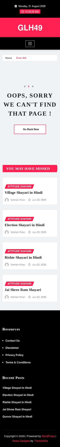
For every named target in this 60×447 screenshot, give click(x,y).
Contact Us (13, 340)
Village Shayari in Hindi (23, 192)
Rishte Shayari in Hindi (23, 257)
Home (8, 58)
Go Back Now (31, 129)
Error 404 (21, 58)
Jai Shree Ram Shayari (23, 290)
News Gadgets (21, 441)
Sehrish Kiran (17, 199)
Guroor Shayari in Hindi (17, 416)
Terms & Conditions (18, 362)
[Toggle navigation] (30, 43)
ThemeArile (41, 441)
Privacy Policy (15, 355)
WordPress (48, 436)
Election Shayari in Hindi (24, 225)
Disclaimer (12, 348)
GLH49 (30, 27)
